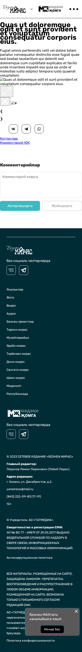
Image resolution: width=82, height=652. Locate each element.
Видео (11, 305)
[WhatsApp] (39, 128)
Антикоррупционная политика (29, 558)
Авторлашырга (20, 206)
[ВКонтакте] (13, 128)
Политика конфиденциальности (31, 640)
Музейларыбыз (18, 338)
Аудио (11, 313)
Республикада (17, 394)
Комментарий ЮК (15, 143)
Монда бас (52, 629)
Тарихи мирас (17, 330)
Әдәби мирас (16, 346)
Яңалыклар (15, 289)
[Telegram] (26, 128)
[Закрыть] (5, 101)
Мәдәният (14, 386)
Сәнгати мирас (18, 370)
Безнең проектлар (20, 322)
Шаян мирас (16, 378)
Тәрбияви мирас (19, 354)
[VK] (11, 270)
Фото (10, 297)
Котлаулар (9, 138)
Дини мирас (16, 362)
